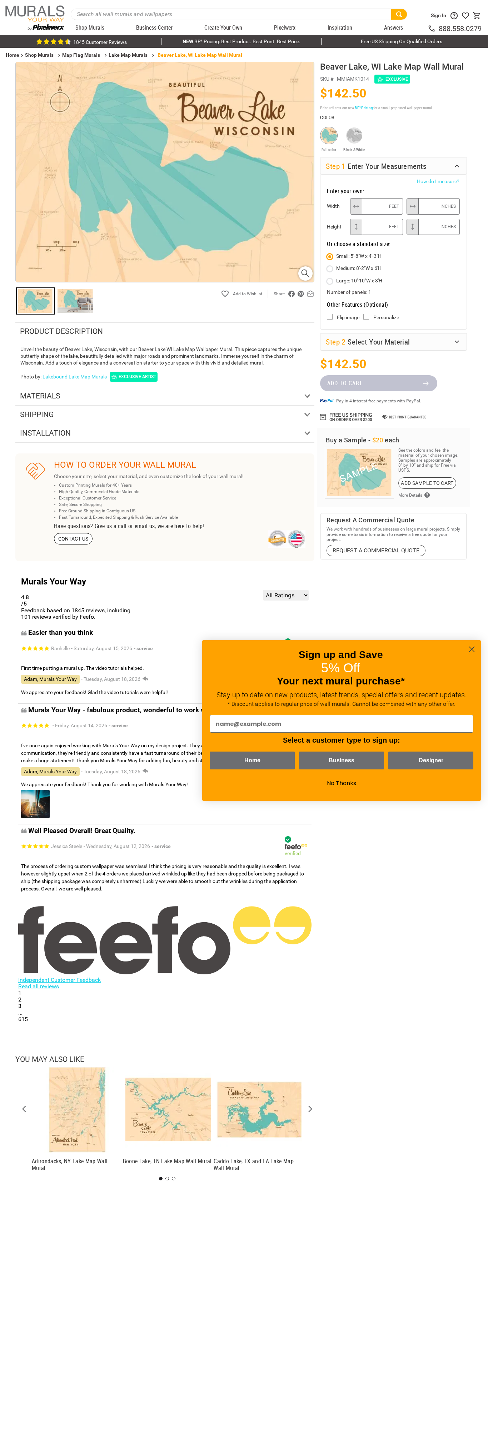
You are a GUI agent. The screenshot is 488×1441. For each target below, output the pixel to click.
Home (252, 760)
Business (341, 760)
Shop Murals (39, 55)
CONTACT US (73, 539)
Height (334, 227)
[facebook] (291, 294)
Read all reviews (38, 986)
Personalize (386, 317)
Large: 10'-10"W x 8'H (359, 280)
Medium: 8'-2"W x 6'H (359, 268)
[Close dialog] (471, 649)
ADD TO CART (344, 383)
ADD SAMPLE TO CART (427, 483)
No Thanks (341, 783)
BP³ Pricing (363, 107)
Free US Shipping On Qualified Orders (401, 41)
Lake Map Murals (128, 55)
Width (333, 206)
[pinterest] (301, 294)
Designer (431, 760)
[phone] (433, 28)
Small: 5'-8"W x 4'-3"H (359, 256)
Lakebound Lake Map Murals (75, 377)
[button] (24, 1109)
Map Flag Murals (81, 55)
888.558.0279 (460, 28)
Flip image (348, 317)
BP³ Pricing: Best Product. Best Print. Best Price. (241, 41)
